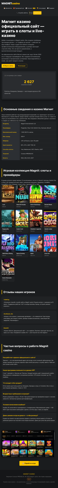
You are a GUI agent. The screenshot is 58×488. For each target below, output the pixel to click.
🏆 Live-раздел (41, 8)
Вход (30, 13)
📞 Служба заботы (22, 13)
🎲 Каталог (30, 8)
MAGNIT (11, 3)
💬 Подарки (50, 8)
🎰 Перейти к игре (29, 463)
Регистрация (21, 66)
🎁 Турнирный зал (18, 8)
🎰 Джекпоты (8, 8)
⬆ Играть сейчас (8, 66)
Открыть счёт (37, 13)
